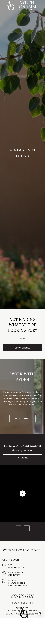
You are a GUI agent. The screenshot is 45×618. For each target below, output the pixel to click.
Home (22, 338)
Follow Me (22, 458)
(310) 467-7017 (14, 575)
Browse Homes (22, 348)
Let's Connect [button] (22, 418)
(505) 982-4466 (32, 614)
